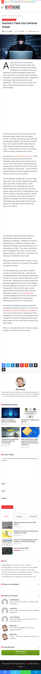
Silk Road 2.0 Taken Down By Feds (30, 421)
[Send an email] (11, 31)
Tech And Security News (15, 16)
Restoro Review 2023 (21, 548)
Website (4, 498)
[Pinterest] (22, 365)
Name (4, 484)
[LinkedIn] (13, 365)
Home (5, 16)
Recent (6, 516)
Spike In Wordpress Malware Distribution (9, 421)
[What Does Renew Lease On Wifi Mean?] (7, 525)
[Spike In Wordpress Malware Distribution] (11, 413)
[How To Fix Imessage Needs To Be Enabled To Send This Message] (7, 542)
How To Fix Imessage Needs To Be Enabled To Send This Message (25, 541)
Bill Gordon (7, 31)
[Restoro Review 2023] (7, 551)
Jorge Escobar (14, 600)
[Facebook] (4, 365)
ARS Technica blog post (24, 156)
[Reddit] (26, 365)
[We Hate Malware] (12, 7)
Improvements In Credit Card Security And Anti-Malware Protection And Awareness (29, 442)
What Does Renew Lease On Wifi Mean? (25, 523)
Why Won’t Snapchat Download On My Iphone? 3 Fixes (26, 532)
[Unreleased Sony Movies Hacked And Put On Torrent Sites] (11, 432)
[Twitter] (8, 365)
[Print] (4, 369)
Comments (33, 516)
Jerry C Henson (15, 617)
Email (4, 491)
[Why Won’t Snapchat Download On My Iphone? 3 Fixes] (7, 533)
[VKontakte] (31, 365)
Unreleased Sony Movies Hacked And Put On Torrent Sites (10, 441)
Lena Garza (13, 608)
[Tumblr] (17, 365)
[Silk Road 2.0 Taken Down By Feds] (30, 413)
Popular (19, 516)
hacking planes (28, 293)
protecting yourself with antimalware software (19, 310)
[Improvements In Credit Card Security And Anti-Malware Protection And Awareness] (30, 432)
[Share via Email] (36, 365)
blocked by (20, 652)
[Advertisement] (20, 112)
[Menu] (2, 8)
